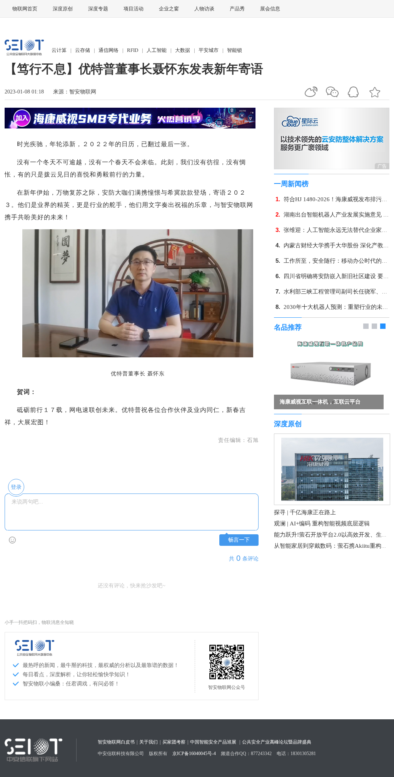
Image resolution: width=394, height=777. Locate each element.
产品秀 (237, 9)
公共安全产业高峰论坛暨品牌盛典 (276, 742)
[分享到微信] (332, 92)
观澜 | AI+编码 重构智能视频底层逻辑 (322, 523)
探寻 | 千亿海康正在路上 (305, 512)
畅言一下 (239, 540)
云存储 (82, 50)
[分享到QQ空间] (374, 92)
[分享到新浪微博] (311, 92)
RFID (132, 50)
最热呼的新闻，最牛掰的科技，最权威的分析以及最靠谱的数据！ (101, 665)
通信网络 (108, 50)
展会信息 (270, 9)
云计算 (59, 50)
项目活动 (134, 9)
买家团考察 (173, 742)
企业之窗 (169, 9)
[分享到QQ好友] (353, 92)
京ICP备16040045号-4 (194, 753)
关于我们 (148, 742)
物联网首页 (24, 9)
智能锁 (234, 50)
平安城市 (209, 50)
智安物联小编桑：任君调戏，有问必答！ (71, 684)
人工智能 (157, 50)
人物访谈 (204, 9)
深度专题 (98, 9)
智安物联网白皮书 (116, 742)
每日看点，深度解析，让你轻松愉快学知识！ (76, 674)
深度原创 (63, 9)
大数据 (182, 50)
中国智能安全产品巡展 (213, 742)
